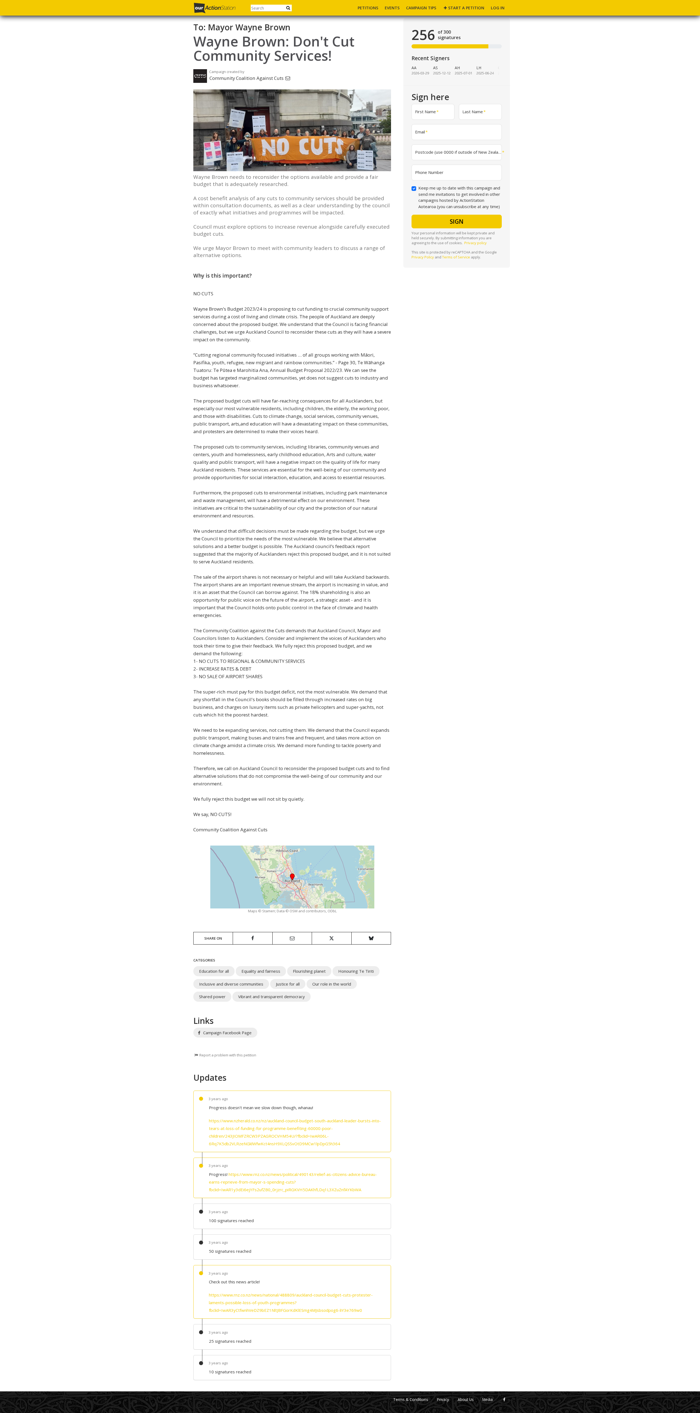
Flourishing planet (309, 971)
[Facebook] (504, 1399)
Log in (497, 7)
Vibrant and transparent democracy (271, 996)
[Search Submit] (288, 8)
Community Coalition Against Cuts (247, 78)
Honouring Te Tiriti (356, 971)
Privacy (443, 1399)
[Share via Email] (292, 938)
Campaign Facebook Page (227, 1032)
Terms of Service (456, 257)
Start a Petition (466, 7)
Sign (456, 221)
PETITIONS (368, 7)
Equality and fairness (260, 971)
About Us (466, 1399)
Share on (213, 938)
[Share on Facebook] (252, 938)
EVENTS (392, 7)
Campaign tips (421, 7)
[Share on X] (331, 938)
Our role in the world (331, 984)
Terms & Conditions (410, 1399)
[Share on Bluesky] (371, 938)
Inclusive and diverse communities (231, 984)
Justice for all (288, 984)
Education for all (214, 971)
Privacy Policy (423, 257)
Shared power (212, 996)
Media (487, 1399)
